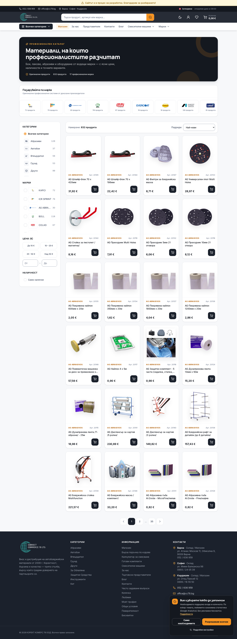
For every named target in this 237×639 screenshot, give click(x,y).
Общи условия (130, 606)
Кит (72, 583)
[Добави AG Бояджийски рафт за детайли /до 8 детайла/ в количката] (211, 442)
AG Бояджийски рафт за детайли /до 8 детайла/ (198, 433)
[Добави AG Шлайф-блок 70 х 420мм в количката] (95, 189)
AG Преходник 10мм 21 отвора (198, 244)
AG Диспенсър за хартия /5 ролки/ (121, 433)
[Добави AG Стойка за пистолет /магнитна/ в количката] (95, 252)
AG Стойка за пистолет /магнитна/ (81, 244)
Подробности (186, 614)
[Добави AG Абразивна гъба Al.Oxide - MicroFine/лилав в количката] (172, 505)
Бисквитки (127, 615)
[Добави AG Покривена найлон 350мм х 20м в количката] (133, 315)
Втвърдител (77, 556)
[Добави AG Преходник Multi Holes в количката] (133, 252)
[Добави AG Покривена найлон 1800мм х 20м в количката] (172, 315)
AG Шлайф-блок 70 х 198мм (118, 181)
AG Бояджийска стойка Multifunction (81, 497)
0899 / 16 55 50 (185, 581)
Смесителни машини (139, 26)
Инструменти (77, 579)
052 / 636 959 (28, 9)
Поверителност (130, 610)
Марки (162, 26)
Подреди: (176, 127)
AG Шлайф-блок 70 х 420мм (79, 181)
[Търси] (150, 17)
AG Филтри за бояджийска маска (161, 181)
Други (73, 565)
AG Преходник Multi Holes (121, 242)
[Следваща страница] (159, 521)
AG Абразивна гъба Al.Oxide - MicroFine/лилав (160, 497)
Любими (126, 597)
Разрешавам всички (216, 621)
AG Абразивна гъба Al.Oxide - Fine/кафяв (196, 497)
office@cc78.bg (48, 9)
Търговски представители (136, 574)
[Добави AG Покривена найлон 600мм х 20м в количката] (95, 315)
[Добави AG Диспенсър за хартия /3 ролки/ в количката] (172, 442)
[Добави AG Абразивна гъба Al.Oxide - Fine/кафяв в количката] (211, 505)
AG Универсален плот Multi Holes (200, 181)
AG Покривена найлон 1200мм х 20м (197, 307)
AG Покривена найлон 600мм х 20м (80, 307)
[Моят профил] (188, 17)
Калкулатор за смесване (135, 556)
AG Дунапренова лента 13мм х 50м (198, 370)
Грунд (73, 561)
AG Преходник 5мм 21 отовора (158, 244)
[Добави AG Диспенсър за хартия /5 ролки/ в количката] (133, 442)
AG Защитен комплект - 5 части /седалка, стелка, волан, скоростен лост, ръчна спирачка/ (160, 370)
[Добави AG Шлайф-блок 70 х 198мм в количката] (133, 189)
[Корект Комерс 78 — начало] (29, 17)
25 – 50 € (31, 254)
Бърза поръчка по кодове (136, 552)
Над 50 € (48, 254)
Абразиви (75, 547)
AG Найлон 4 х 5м (117, 368)
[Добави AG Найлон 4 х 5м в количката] (133, 378)
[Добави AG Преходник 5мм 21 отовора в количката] (172, 252)
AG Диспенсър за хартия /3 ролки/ (160, 433)
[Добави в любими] (96, 141)
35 (151, 521)
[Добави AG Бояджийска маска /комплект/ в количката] (133, 505)
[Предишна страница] (123, 521)
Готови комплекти (132, 561)
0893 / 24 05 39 (186, 569)
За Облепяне (77, 570)
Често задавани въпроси (135, 588)
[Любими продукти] (196, 17)
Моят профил (129, 601)
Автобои (75, 552)
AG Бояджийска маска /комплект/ (120, 497)
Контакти (109, 26)
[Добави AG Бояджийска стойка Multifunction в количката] (95, 505)
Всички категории (36, 26)
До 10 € (31, 245)
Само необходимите (186, 622)
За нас (75, 26)
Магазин (62, 26)
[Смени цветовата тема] (179, 17)
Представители (91, 26)
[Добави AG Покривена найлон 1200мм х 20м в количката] (211, 315)
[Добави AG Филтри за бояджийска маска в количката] (172, 189)
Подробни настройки (203, 630)
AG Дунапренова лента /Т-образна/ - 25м (83, 433)
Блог (121, 26)
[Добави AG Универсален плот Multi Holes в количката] (211, 189)
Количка (126, 592)
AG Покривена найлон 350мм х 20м (119, 307)
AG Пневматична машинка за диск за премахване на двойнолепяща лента (83, 370)
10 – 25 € (49, 245)
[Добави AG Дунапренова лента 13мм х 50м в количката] (211, 378)
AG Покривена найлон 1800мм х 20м (158, 307)
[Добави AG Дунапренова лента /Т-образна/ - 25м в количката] (95, 442)
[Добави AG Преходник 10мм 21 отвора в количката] (211, 252)
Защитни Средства (81, 574)
